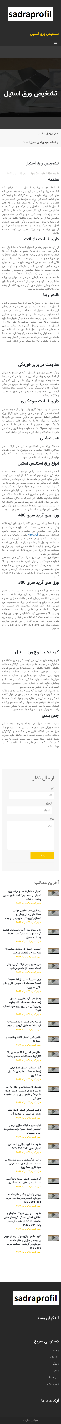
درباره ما (53, 1377)
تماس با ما (52, 1384)
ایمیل (49, 803)
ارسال (42, 856)
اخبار (54, 1370)
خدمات (53, 1357)
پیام (52, 818)
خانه (55, 1350)
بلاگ (55, 1364)
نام (52, 788)
